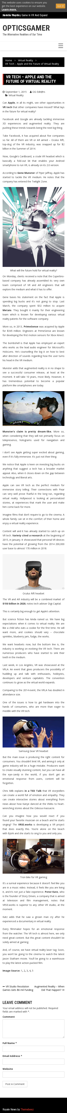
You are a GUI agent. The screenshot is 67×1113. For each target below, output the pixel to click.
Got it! (60, 6)
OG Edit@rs (38, 91)
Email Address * (12, 1056)
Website (8, 1068)
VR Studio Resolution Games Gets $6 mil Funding (18, 988)
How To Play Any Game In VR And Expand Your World (31, 15)
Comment (9, 1016)
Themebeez (27, 1109)
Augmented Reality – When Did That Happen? (49, 988)
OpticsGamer (26, 28)
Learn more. (9, 9)
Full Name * (10, 1043)
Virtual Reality (16, 95)
